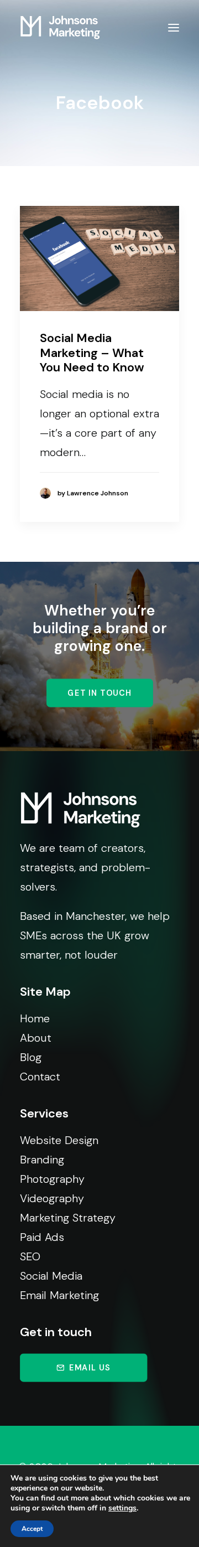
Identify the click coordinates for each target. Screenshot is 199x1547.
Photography (52, 1179)
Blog (30, 1057)
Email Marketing (59, 1295)
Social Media (51, 1276)
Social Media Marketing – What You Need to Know (92, 352)
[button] (173, 27)
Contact (40, 1076)
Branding (42, 1159)
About (35, 1038)
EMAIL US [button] (90, 1367)
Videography (52, 1198)
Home (35, 1018)
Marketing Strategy (68, 1217)
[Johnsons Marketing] (60, 27)
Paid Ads (42, 1237)
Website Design (59, 1140)
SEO (30, 1256)
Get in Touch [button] (99, 693)
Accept (32, 1528)
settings (122, 1508)
